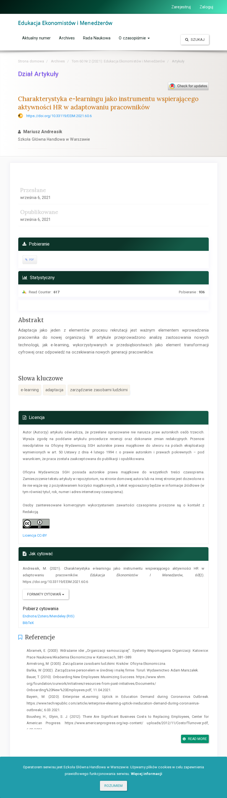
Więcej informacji (146, 774)
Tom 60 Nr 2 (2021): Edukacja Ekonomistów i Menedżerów (118, 61)
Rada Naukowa (96, 38)
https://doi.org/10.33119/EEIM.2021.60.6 (59, 116)
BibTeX (28, 623)
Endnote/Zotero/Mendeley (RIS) (48, 616)
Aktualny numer (36, 38)
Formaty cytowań (44, 594)
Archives (67, 38)
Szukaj (197, 39)
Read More (197, 739)
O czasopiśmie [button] (133, 38)
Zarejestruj (181, 7)
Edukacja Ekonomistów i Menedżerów (65, 23)
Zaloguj (206, 7)
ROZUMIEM (113, 786)
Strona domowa (31, 61)
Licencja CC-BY (35, 535)
